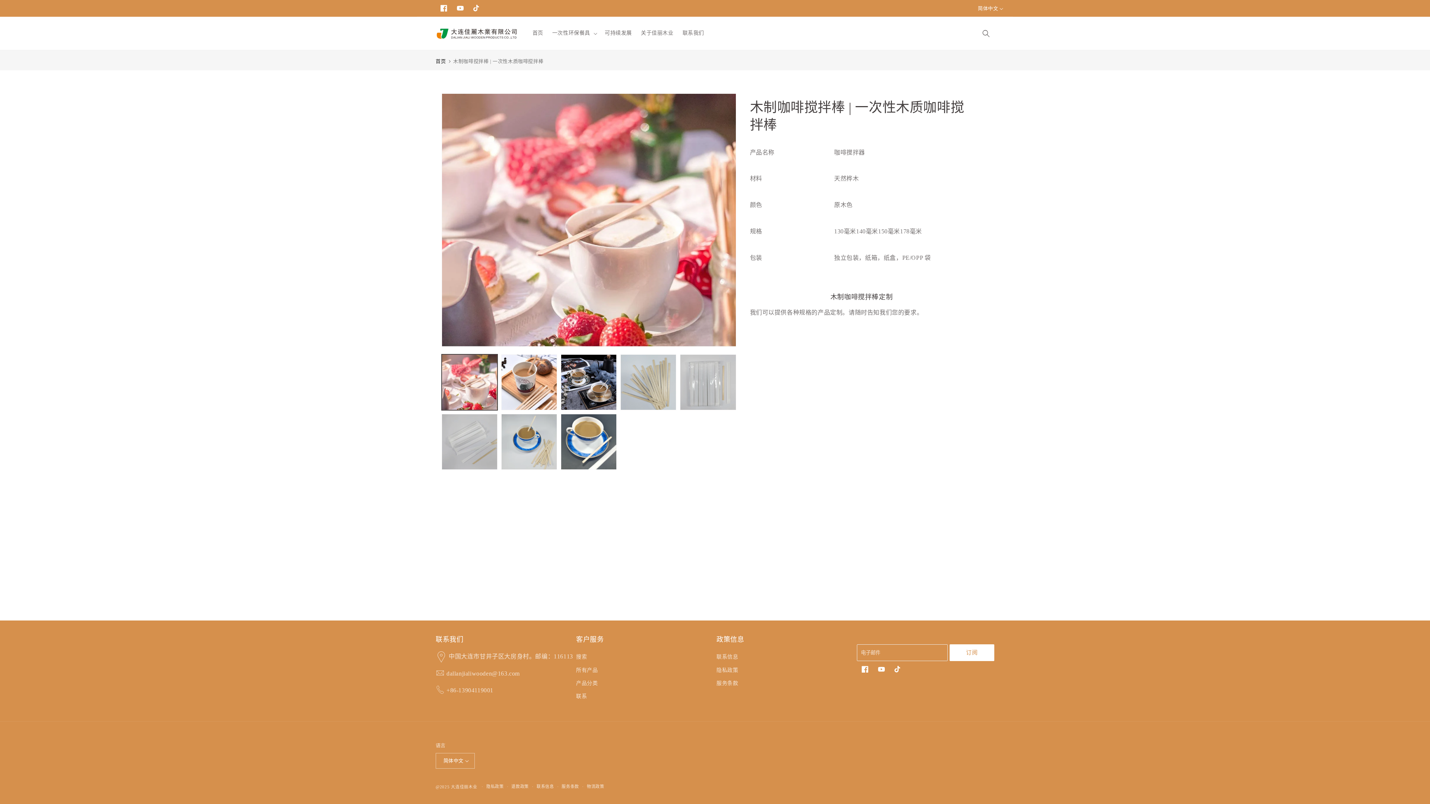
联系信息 (727, 657)
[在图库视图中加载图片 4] (648, 382)
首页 (441, 61)
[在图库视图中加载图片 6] (470, 442)
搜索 (581, 657)
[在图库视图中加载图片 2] (529, 382)
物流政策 (595, 786)
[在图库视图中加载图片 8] (589, 442)
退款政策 (520, 786)
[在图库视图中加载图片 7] (529, 442)
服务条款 (727, 683)
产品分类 (587, 683)
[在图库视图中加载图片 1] (470, 382)
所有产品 (587, 670)
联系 (581, 696)
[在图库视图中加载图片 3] (589, 382)
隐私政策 (727, 670)
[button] (574, 33)
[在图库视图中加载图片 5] (708, 382)
